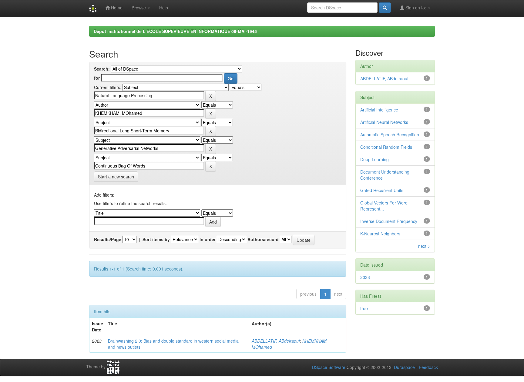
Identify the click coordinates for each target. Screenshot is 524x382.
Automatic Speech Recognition (389, 134)
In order (208, 239)
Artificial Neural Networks (384, 122)
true (364, 308)
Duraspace (404, 367)
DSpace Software (328, 367)
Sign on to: (415, 8)
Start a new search (116, 177)
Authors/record (263, 239)
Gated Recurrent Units (381, 190)
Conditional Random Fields (386, 147)
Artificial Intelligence (379, 110)
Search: (102, 69)
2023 (365, 277)
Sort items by (156, 239)
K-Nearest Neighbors (380, 234)
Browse (139, 8)
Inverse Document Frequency (388, 221)
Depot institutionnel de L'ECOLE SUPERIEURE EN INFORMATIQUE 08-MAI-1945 (175, 31)
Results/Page (107, 239)
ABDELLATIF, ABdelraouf (276, 341)
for (97, 78)
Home (116, 8)
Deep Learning (374, 159)
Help (163, 8)
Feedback (428, 367)
